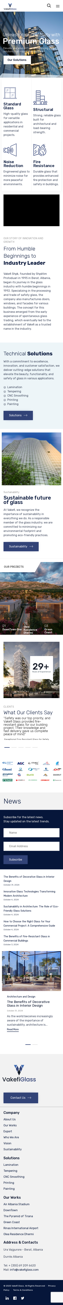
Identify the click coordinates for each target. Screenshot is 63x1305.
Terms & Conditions (23, 1290)
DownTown (11, 1210)
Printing (9, 1182)
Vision (7, 1143)
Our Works (10, 1125)
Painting (9, 1188)
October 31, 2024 (15, 1011)
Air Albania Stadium (17, 1204)
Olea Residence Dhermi (19, 1234)
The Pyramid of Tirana (18, 1216)
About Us (10, 1119)
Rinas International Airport (21, 1228)
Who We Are (11, 1137)
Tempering (10, 1170)
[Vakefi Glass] (10, 5)
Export (8, 1131)
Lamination (11, 1164)
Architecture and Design (21, 996)
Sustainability (13, 1149)
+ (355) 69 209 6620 (22, 1265)
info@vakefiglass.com (24, 1269)
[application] (31, 210)
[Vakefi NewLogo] (19, 1089)
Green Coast (12, 1222)
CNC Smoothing (14, 1176)
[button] (18, 415)
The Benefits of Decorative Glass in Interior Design (28, 1003)
